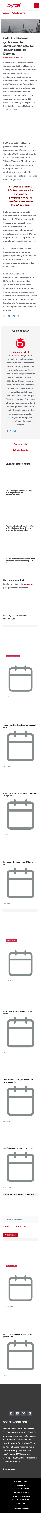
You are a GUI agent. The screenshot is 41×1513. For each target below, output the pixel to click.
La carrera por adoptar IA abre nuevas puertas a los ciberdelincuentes (19, 493)
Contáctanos (9, 1469)
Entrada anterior (20, 444)
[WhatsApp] (18, 316)
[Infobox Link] (20, 617)
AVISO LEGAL (21, 1503)
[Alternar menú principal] (36, 5)
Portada (5, 13)
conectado (29, 584)
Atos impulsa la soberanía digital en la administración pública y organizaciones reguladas (20, 528)
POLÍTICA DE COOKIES (20, 1500)
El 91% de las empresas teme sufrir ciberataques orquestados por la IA (20, 561)
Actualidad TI (18, 13)
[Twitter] (23, 1413)
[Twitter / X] (4, 316)
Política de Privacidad (15, 1226)
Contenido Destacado (13, 656)
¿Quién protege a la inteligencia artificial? (18, 1148)
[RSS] (29, 1413)
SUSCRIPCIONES (20, 1481)
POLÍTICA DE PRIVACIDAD (20, 1496)
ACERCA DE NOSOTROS (20, 1492)
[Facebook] (9, 316)
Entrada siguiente (20, 450)
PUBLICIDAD (20, 1485)
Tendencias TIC (11, 940)
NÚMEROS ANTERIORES (20, 1489)
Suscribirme (10, 1235)
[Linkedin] (14, 316)
